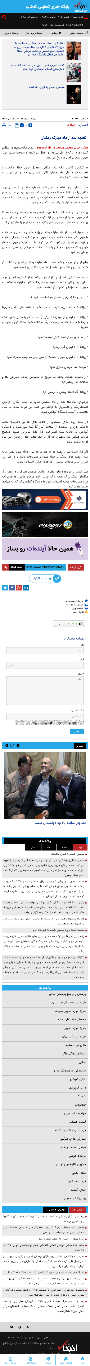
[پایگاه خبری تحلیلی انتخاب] (80, 6)
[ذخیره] (17, 125)
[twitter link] (12, 1327)
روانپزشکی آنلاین (75, 1198)
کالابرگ (81, 1096)
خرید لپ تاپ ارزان (74, 1036)
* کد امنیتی (77, 710)
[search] (4, 17)
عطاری (81, 1062)
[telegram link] (20, 1327)
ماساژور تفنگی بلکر (74, 1053)
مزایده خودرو (77, 1155)
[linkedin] (26, 587)
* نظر (81, 674)
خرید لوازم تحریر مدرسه (70, 1011)
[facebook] (12, 587)
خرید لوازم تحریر (75, 1028)
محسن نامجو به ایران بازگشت (46, 87)
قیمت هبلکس (77, 1121)
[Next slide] (6, 745)
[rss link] (27, 1327)
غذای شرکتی (78, 1079)
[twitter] (5, 587)
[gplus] (19, 587)
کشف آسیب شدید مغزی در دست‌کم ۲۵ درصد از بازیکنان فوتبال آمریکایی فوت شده (37, 67)
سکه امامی (79, 1172)
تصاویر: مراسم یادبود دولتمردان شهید (60, 822)
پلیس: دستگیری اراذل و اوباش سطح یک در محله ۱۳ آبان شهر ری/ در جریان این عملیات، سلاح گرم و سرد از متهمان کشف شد (43, 1281)
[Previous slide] (18, 745)
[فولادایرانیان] (45, 499)
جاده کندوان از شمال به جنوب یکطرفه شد (61, 1239)
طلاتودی (80, 1104)
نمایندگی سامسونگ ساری (69, 1070)
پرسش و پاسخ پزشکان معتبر (67, 994)
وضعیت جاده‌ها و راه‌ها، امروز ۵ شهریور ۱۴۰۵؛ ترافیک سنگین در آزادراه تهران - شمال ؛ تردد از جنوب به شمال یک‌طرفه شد (43, 1292)
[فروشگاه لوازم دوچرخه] (45, 524)
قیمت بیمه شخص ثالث (70, 1130)
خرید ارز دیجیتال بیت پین (68, 1002)
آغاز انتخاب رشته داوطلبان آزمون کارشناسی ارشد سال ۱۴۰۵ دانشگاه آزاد (45, 1272)
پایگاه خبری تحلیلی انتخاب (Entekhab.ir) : (61, 148)
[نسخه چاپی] (4, 125)
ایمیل (81, 659)
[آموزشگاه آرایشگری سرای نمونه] (45, 549)
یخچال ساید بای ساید (71, 1019)
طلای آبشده (78, 1189)
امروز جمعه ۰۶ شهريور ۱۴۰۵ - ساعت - (61, 17)
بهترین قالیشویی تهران (71, 1164)
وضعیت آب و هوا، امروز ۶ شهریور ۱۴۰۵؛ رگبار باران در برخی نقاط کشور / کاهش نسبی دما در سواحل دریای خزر (43, 1230)
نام (82, 645)
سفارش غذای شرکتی (73, 1138)
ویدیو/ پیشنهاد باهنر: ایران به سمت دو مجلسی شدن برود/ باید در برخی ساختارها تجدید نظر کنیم (43, 921)
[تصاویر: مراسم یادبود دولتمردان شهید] (45, 785)
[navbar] (86, 17)
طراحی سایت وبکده (73, 1147)
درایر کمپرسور (77, 1087)
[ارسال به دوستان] (10, 125)
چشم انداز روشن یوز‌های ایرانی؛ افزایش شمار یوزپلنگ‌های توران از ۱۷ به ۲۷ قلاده (43, 1247)
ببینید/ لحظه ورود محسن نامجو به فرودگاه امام (58, 930)
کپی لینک (75, 567)
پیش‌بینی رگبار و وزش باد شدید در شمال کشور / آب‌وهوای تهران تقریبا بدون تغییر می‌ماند (43, 1219)
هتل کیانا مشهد (75, 1045)
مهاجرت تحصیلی (75, 1113)
